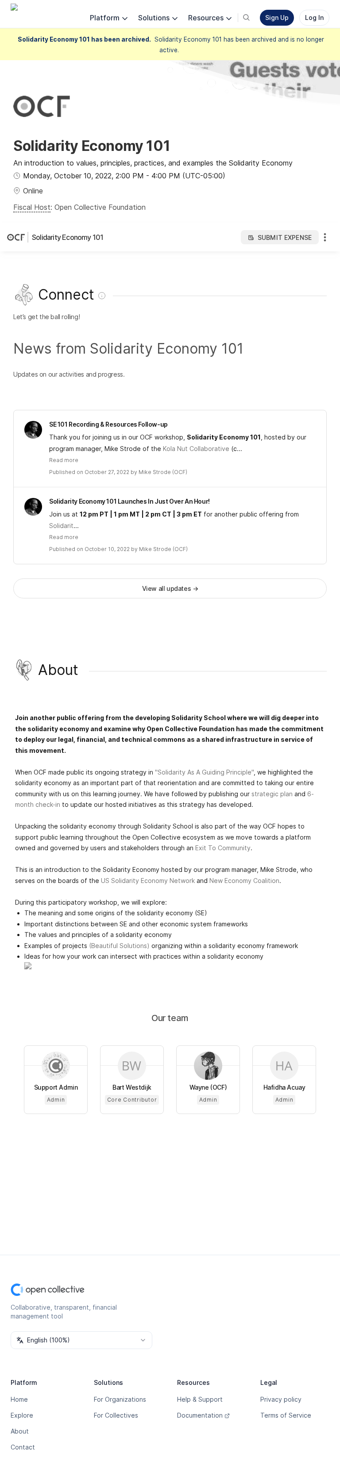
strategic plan (272, 794)
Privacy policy (280, 1399)
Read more (63, 460)
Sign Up (277, 17)
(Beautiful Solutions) (119, 945)
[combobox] (81, 1340)
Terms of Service (285, 1415)
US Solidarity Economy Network (148, 880)
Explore (22, 1415)
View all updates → (170, 588)
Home (19, 1399)
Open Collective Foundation (100, 207)
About (20, 1431)
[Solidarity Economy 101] (17, 237)
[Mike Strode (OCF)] (33, 430)
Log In (314, 17)
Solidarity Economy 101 (67, 237)
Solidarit (61, 525)
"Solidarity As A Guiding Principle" (204, 772)
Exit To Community (223, 848)
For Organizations (120, 1399)
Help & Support (200, 1399)
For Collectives (116, 1415)
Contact (23, 1447)
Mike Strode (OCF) (163, 472)
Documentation (200, 1415)
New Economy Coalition (244, 880)
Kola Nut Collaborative (196, 448)
